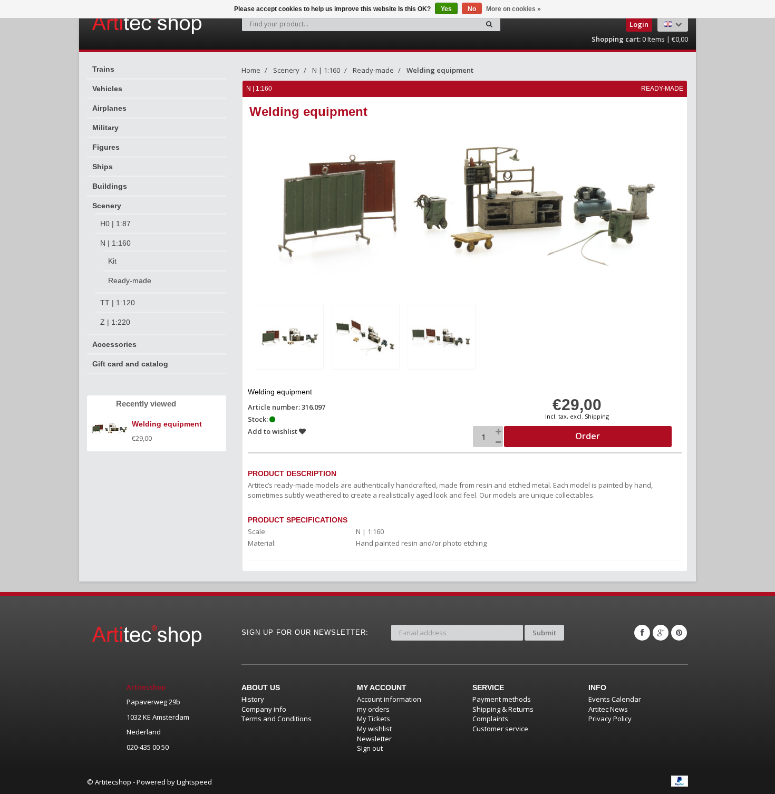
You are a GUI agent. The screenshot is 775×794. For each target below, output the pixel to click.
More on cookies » (513, 9)
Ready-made (129, 280)
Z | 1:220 (115, 322)
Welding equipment (439, 70)
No (472, 9)
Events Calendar (614, 699)
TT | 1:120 (117, 302)
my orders (373, 709)
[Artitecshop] (125, 23)
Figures (106, 147)
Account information (389, 699)
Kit (112, 261)
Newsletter (374, 738)
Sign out (370, 748)
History (252, 699)
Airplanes (109, 108)
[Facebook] (642, 633)
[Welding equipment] (289, 337)
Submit (544, 632)
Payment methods (501, 699)
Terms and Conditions (276, 718)
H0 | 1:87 (115, 223)
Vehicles (107, 88)
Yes (446, 9)
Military (105, 127)
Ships (102, 166)
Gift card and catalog (130, 364)
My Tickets (373, 718)
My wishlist (374, 728)
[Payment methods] (679, 781)
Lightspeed (194, 782)
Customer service (500, 728)
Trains (103, 69)
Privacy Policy (610, 718)
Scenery (106, 205)
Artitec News (608, 709)
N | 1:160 (115, 243)
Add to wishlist (273, 431)
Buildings (109, 186)
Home (250, 70)
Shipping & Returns (503, 709)
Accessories (114, 344)
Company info (263, 709)
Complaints (490, 718)
